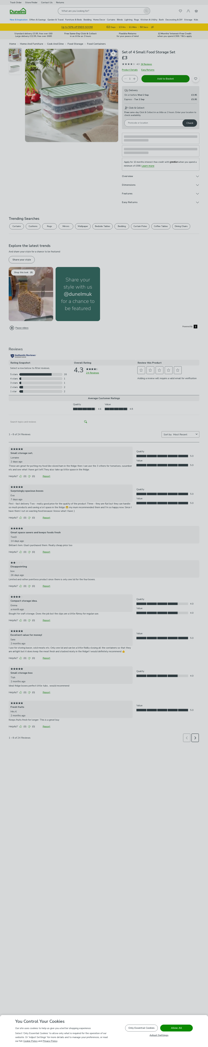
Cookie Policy (30, 1041)
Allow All (176, 1028)
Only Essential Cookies (141, 1028)
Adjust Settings (159, 1035)
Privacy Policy (50, 1041)
